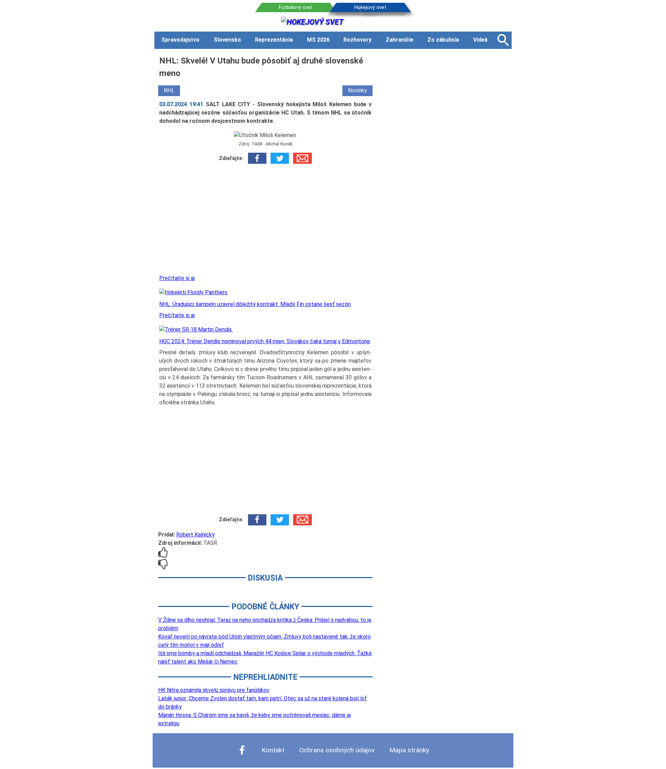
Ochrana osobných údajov (337, 750)
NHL (169, 90)
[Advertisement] (265, 221)
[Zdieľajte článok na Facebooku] (257, 158)
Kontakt (273, 750)
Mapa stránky (409, 750)
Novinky (357, 90)
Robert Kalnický (195, 534)
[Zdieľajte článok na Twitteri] (280, 158)
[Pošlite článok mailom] (302, 158)
